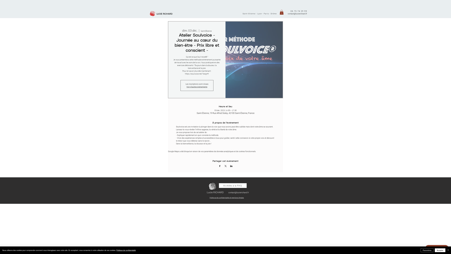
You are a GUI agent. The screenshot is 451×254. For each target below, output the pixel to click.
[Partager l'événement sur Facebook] (220, 166)
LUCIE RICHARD (165, 14)
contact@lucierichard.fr (297, 13)
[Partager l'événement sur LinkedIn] (231, 166)
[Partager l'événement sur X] (225, 166)
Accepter (440, 250)
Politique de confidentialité (126, 250)
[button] (282, 12)
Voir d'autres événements (197, 86)
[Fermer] (448, 250)
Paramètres (427, 250)
